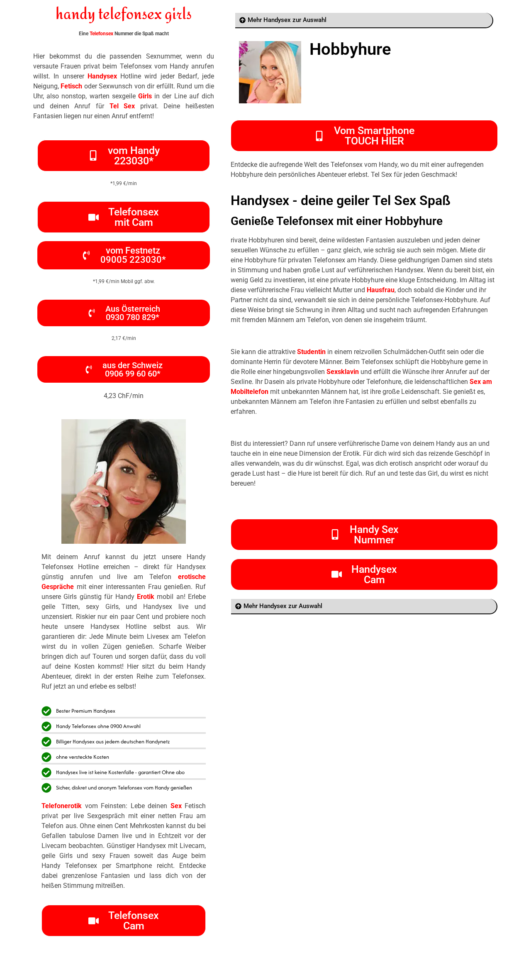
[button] (123, 313)
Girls (145, 96)
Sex (176, 806)
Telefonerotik (61, 806)
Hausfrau (381, 290)
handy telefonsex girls (124, 15)
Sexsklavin (342, 372)
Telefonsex (101, 34)
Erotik (145, 597)
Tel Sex (122, 106)
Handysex (102, 76)
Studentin (311, 352)
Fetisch (71, 86)
